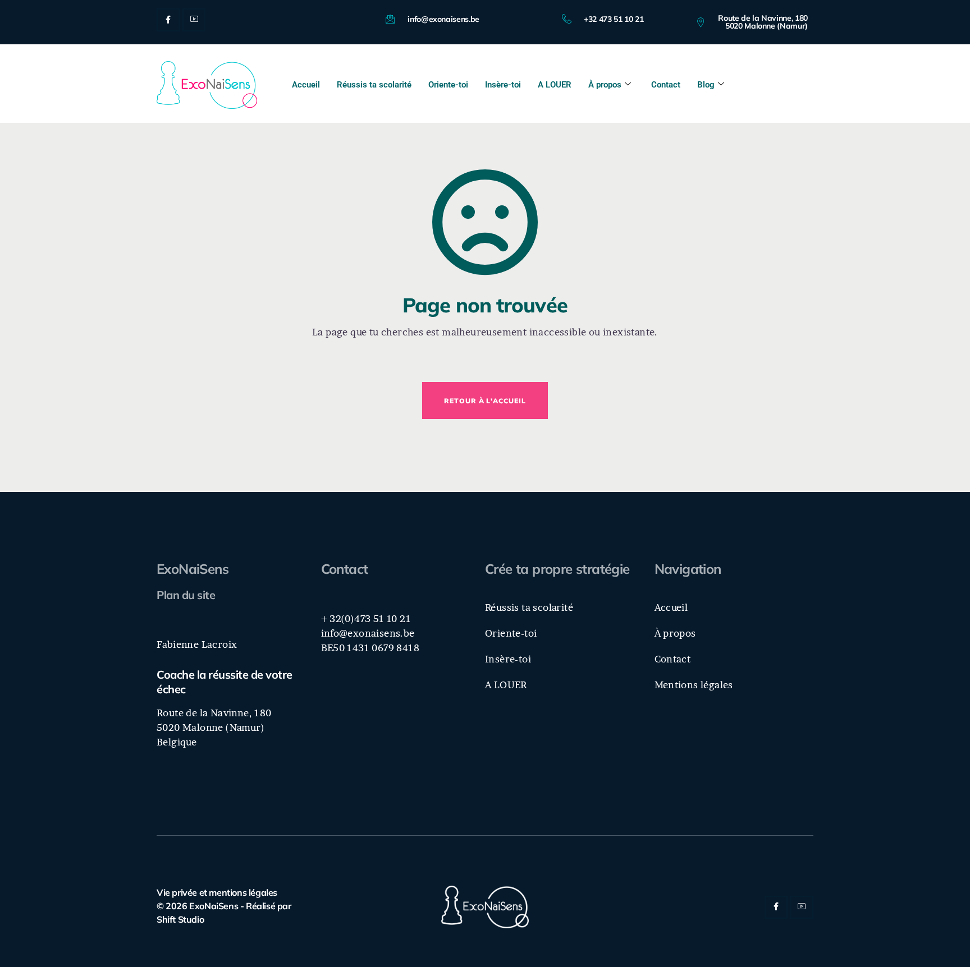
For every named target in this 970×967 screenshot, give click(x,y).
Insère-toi (503, 85)
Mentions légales (694, 684)
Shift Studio (180, 919)
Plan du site (186, 595)
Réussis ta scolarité (374, 85)
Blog (706, 85)
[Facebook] (168, 19)
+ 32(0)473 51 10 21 (366, 618)
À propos (604, 85)
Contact (665, 85)
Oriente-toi (448, 85)
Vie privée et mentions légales (217, 892)
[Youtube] (193, 19)
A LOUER (554, 85)
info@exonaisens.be (368, 633)
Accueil (306, 85)
